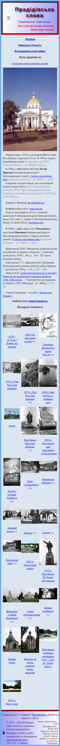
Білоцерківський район (30, 51)
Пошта (28, 532)
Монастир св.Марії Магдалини (12, 615)
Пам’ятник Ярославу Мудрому (30, 443)
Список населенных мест (27, 239)
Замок (12, 425)
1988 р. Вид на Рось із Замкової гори (48, 397)
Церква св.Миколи (48, 609)
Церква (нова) (12, 660)
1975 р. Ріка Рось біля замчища (11, 385)
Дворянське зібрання (47, 481)
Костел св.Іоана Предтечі (12, 494)
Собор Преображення (31, 613)
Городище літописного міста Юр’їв (48, 349)
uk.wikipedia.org (36, 202)
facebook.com (36, 222)
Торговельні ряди (12, 561)
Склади (46, 532)
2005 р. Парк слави (12, 702)
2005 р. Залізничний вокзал (30, 565)
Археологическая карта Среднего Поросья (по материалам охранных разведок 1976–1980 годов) (30, 276)
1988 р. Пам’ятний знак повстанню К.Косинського (49, 446)
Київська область (30, 45)
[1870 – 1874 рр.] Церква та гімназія (12, 341)
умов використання (17, 739)
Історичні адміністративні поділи (30, 63)
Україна (30, 39)
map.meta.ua (36, 208)
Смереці (24, 743)
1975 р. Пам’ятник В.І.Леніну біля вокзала (48, 575)
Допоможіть (39, 714)
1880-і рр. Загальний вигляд (29, 338)
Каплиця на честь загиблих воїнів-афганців (30, 665)
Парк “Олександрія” (31, 482)
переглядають (38, 301)
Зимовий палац (11, 529)
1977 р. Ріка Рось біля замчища (30, 395)
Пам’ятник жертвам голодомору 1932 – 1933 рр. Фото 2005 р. (48, 658)
